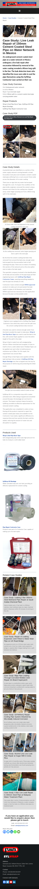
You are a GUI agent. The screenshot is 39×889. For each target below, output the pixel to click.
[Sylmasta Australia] (19, 4)
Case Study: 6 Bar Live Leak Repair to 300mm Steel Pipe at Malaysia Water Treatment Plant (18, 795)
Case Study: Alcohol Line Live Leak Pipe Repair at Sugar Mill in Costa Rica (18, 756)
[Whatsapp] (15, 831)
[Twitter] (8, 831)
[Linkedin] (11, 831)
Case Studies (12, 18)
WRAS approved (29, 285)
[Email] (18, 831)
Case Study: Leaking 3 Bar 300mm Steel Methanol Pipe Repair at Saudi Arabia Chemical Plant (18, 600)
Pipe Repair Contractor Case (11, 527)
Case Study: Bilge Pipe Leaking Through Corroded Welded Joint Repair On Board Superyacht (17, 678)
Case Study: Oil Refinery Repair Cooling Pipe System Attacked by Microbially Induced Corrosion (17, 717)
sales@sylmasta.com (21, 825)
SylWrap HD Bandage (9, 481)
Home (5, 18)
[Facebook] (4, 831)
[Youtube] (10, 882)
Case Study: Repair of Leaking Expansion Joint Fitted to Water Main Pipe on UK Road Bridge (19, 639)
